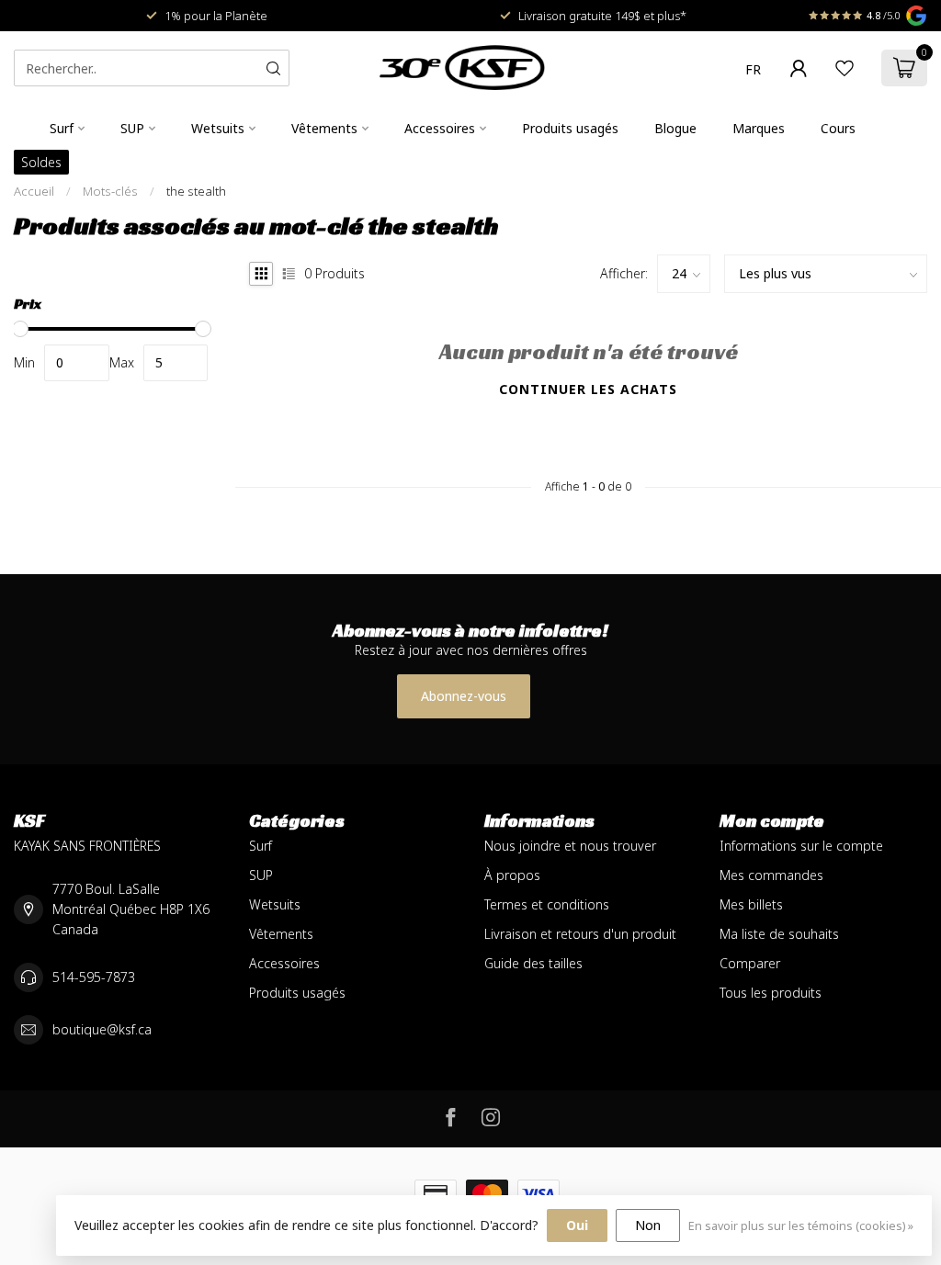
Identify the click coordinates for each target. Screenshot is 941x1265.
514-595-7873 (93, 977)
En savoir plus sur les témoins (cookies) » (800, 1226)
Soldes (41, 162)
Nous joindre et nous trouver (570, 845)
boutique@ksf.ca (102, 1029)
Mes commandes (771, 875)
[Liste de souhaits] (844, 68)
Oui (577, 1225)
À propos (512, 875)
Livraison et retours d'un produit (580, 934)
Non (648, 1225)
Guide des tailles (533, 963)
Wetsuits (217, 128)
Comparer (750, 963)
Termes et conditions (546, 904)
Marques (758, 128)
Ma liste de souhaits (779, 934)
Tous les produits (771, 992)
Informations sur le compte (801, 845)
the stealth (196, 191)
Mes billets (751, 904)
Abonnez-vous (463, 696)
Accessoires (439, 128)
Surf (62, 128)
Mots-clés (110, 191)
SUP (132, 128)
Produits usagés (570, 128)
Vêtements (324, 128)
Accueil (34, 191)
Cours (838, 128)
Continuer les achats (588, 389)
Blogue (675, 128)
